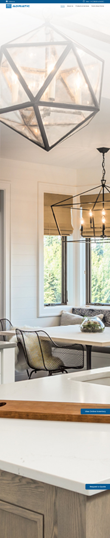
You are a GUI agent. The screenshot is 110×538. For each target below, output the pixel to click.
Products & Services (82, 6)
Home (63, 6)
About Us (70, 6)
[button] (95, 411)
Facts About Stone (97, 6)
